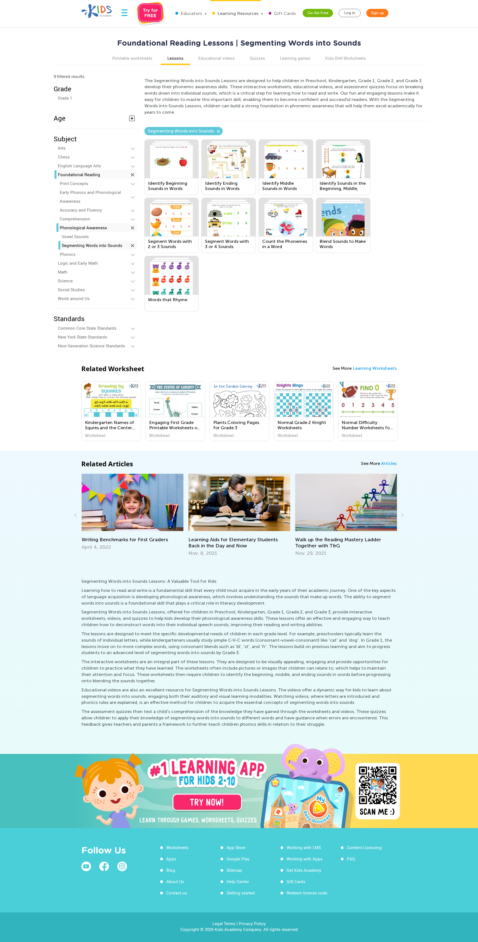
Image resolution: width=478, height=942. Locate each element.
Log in (349, 13)
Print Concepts (74, 183)
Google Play (238, 859)
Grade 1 (65, 98)
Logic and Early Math (78, 263)
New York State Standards (82, 337)
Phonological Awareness (83, 227)
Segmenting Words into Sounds (92, 245)
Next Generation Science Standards (91, 345)
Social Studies (71, 289)
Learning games (295, 58)
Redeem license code (307, 893)
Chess (64, 157)
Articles (389, 463)
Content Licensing (364, 847)
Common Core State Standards (87, 328)
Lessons (175, 58)
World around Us (74, 298)
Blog (170, 870)
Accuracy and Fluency (81, 210)
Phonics (68, 254)
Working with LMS (304, 847)
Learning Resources (237, 13)
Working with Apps (305, 859)
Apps (171, 859)
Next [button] (401, 515)
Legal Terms (223, 923)
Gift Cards (284, 13)
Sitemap (234, 870)
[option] (111, 411)
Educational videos (216, 58)
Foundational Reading (79, 174)
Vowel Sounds (75, 236)
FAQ (351, 859)
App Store (236, 847)
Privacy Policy (252, 923)
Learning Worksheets (375, 368)
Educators (191, 13)
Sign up (377, 13)
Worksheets (177, 847)
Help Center (238, 881)
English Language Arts (79, 165)
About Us (175, 881)
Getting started (241, 893)
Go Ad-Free (317, 13)
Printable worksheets (132, 58)
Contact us (176, 893)
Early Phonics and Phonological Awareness (90, 196)
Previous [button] (76, 515)
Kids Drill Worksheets (345, 58)
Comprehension (75, 219)
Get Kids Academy (304, 870)
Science (65, 280)
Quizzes (257, 58)
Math (62, 272)
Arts (62, 148)
